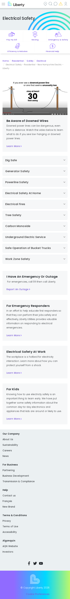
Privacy (7, 521)
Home (6, 60)
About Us (8, 439)
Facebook (29, 563)
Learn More (13, 146)
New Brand (9, 506)
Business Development (16, 475)
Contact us (55, 3)
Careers (7, 450)
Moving (35, 39)
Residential (18, 60)
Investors (8, 551)
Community (45, 3)
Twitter (35, 563)
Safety (30, 60)
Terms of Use (10, 526)
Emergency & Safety (58, 39)
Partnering (9, 470)
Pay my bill (11, 39)
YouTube (41, 563)
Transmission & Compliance (19, 481)
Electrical (41, 60)
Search (50, 3)
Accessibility (10, 532)
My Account (66, 3)
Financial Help (52, 51)
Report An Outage (17, 289)
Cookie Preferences (37, 594)
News (6, 456)
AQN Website (10, 546)
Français (7, 501)
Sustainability (10, 445)
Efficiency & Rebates (17, 51)
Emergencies (61, 3)
